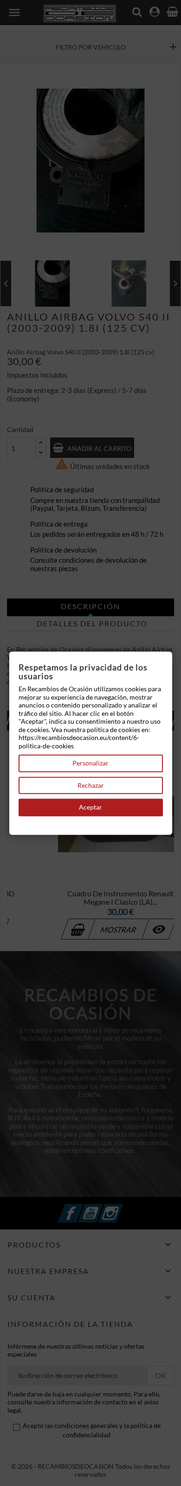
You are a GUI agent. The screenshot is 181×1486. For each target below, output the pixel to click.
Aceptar (90, 807)
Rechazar (91, 785)
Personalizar (90, 763)
